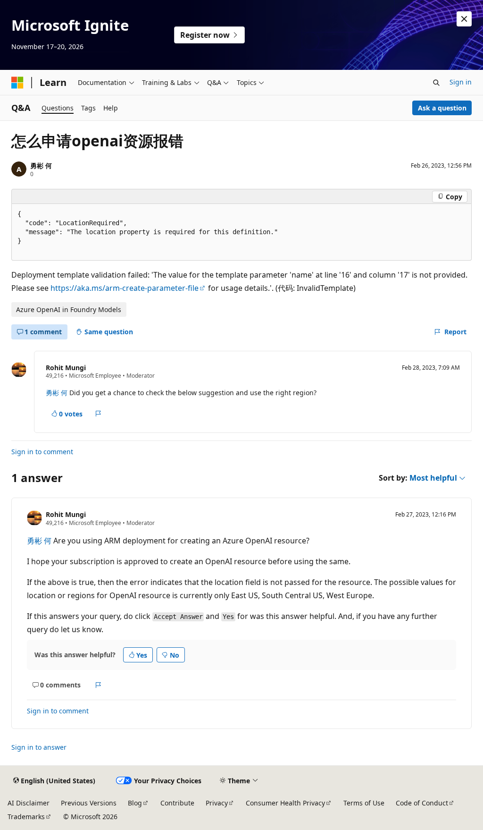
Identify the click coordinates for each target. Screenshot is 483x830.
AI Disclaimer (29, 802)
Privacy (217, 802)
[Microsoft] (17, 82)
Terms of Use (363, 802)
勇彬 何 (41, 165)
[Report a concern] (98, 413)
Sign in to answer (39, 747)
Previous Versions (89, 802)
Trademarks (26, 816)
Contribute (177, 802)
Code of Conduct (422, 802)
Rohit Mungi (66, 367)
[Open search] (436, 82)
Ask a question (442, 107)
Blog (135, 802)
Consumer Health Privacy (285, 802)
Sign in (461, 81)
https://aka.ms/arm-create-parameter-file (124, 288)
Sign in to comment (42, 451)
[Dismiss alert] (464, 18)
